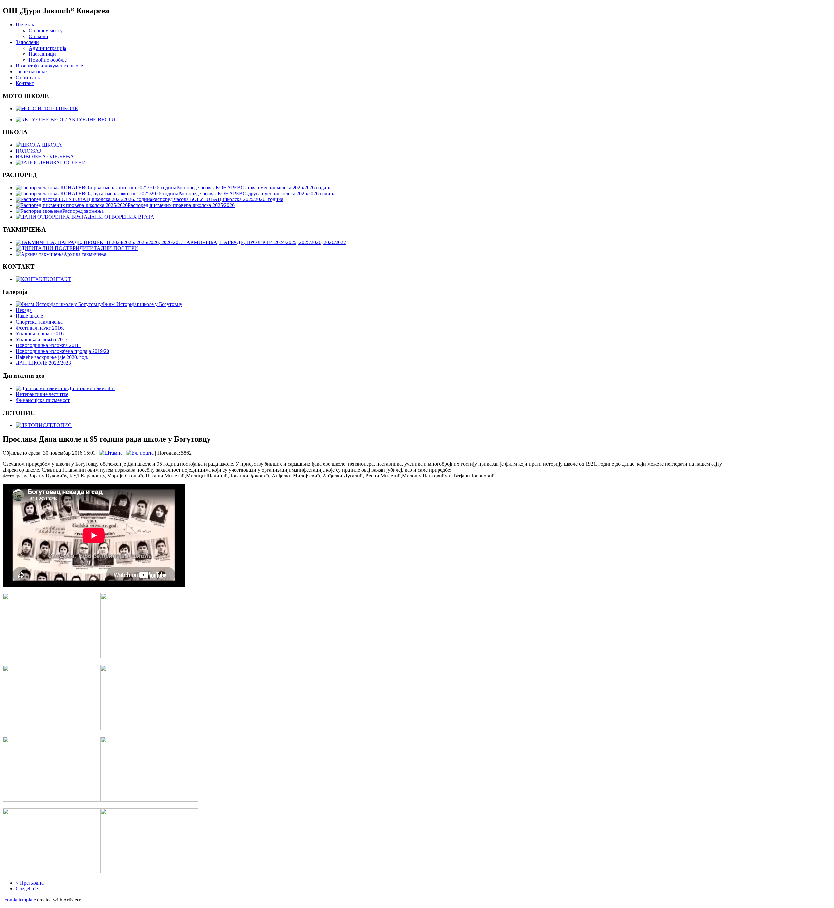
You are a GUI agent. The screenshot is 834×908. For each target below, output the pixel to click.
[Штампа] (110, 453)
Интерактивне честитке (42, 394)
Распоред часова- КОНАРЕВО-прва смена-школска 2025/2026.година (254, 187)
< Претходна (30, 883)
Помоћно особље (48, 60)
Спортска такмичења (39, 322)
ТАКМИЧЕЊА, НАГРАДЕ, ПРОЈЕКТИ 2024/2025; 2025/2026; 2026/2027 (264, 242)
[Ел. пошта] (140, 453)
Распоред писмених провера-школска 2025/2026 (181, 205)
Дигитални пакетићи (91, 388)
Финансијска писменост (43, 400)
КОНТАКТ (58, 279)
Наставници (42, 54)
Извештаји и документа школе (49, 65)
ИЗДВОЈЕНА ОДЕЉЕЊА (45, 156)
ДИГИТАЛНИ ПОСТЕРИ (108, 248)
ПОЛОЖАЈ (28, 151)
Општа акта (29, 77)
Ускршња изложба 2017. (42, 339)
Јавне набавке (31, 71)
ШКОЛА (51, 145)
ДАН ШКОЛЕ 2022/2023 (43, 363)
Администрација (47, 48)
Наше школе (29, 316)
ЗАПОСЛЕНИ (69, 162)
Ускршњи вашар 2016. (40, 333)
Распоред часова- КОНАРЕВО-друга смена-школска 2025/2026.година (257, 193)
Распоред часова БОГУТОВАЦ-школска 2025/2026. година (217, 199)
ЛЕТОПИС (59, 425)
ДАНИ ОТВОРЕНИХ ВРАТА (121, 217)
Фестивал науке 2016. (40, 327)
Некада (24, 310)
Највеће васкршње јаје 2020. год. (52, 357)
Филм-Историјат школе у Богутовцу (142, 304)
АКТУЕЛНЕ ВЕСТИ (91, 119)
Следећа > (27, 888)
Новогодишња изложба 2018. (48, 345)
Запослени (27, 42)
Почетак (25, 24)
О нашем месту (46, 30)
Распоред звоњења (83, 211)
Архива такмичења (85, 254)
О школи (38, 36)
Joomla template (19, 899)
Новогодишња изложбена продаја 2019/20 (62, 351)
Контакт (25, 83)
